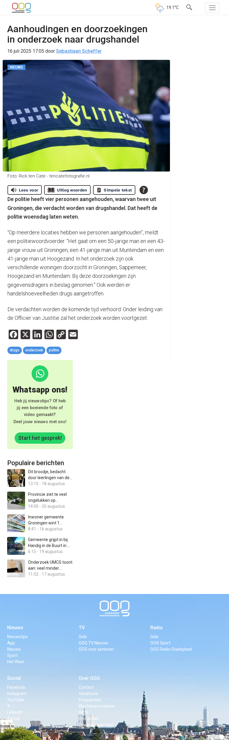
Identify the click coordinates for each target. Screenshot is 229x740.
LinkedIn (15, 712)
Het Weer (15, 661)
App (11, 643)
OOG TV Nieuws (93, 643)
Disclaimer (88, 718)
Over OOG (89, 678)
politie (54, 350)
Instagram (17, 693)
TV (82, 627)
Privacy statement (96, 724)
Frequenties (90, 699)
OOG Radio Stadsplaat (171, 649)
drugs (14, 350)
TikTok (13, 718)
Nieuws (15, 627)
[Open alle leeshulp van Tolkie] (144, 190)
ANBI (83, 712)
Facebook (16, 687)
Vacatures (88, 693)
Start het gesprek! (40, 438)
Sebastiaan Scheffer (79, 51)
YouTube (15, 699)
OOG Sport (160, 643)
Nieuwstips (17, 636)
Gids (83, 636)
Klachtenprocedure (96, 706)
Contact (86, 687)
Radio (156, 627)
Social (14, 678)
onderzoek (34, 350)
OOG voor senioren (96, 649)
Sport (12, 655)
